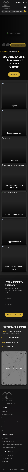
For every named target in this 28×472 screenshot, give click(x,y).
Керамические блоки (8, 424)
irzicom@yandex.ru (11, 342)
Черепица (4, 418)
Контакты (4, 438)
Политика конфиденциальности (12, 444)
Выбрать (14, 74)
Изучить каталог (18, 45)
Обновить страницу (8, 447)
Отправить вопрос (14, 314)
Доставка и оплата (7, 441)
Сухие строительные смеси (10, 430)
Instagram (10, 346)
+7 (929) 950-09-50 (20, 3)
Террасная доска (7, 427)
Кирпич (4, 411)
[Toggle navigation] (25, 7)
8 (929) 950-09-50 (13, 338)
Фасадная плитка (7, 414)
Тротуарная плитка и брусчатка (11, 421)
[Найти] (25, 11)
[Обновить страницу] (25, 464)
